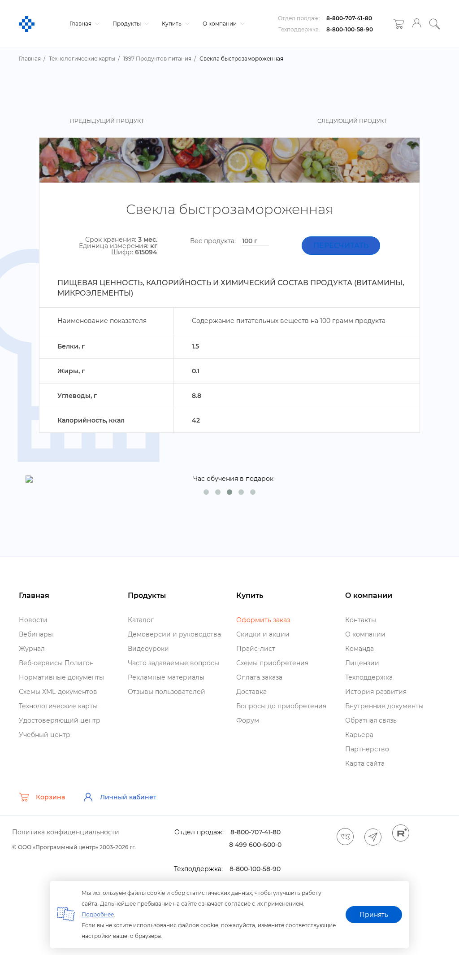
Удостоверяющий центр (59, 720)
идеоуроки (148, 649)
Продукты (127, 23)
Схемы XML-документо (58, 692)
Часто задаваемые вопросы (173, 663)
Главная (81, 23)
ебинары (36, 634)
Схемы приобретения (272, 663)
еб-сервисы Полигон (56, 663)
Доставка (251, 692)
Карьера (359, 735)
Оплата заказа (259, 677)
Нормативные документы (61, 677)
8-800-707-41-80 (349, 18)
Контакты (360, 620)
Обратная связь (371, 720)
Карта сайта (365, 763)
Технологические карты (58, 706)
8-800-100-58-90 (349, 29)
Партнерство (367, 749)
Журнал (32, 649)
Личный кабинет (128, 797)
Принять (373, 915)
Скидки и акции (263, 634)
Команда (359, 649)
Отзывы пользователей (166, 692)
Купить (172, 23)
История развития (376, 692)
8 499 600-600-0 (255, 845)
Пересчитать (340, 245)
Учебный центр (44, 735)
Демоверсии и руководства (174, 634)
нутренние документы (384, 706)
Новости (33, 620)
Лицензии (362, 663)
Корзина (50, 797)
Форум (247, 720)
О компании (220, 23)
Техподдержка (369, 677)
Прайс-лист (255, 649)
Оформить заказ (263, 620)
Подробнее (98, 914)
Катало (141, 620)
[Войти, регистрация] (416, 24)
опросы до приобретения (281, 706)
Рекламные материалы (166, 677)
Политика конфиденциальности (65, 832)
